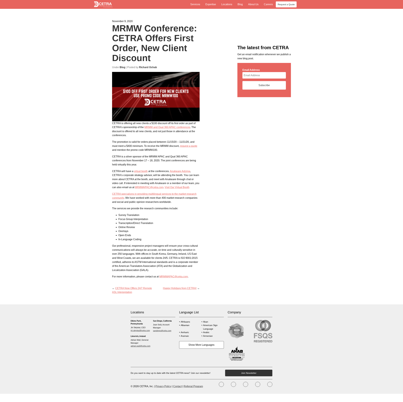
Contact (177, 386)
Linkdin (269, 384)
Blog (240, 4)
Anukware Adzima (180, 171)
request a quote (188, 146)
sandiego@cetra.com (162, 331)
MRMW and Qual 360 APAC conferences (167, 127)
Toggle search (306, 4)
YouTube (257, 384)
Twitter (233, 384)
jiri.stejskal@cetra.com (140, 330)
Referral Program (193, 386)
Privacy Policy (163, 386)
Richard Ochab (148, 67)
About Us (253, 4)
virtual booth (141, 171)
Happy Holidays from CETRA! (179, 288)
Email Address (251, 70)
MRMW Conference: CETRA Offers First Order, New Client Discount (154, 43)
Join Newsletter (248, 373)
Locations (226, 4)
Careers (268, 4)
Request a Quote (286, 4)
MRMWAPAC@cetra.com (149, 187)
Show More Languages (201, 344)
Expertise (210, 4)
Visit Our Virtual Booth (177, 187)
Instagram (245, 384)
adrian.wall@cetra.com (140, 346)
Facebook (221, 384)
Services (195, 4)
